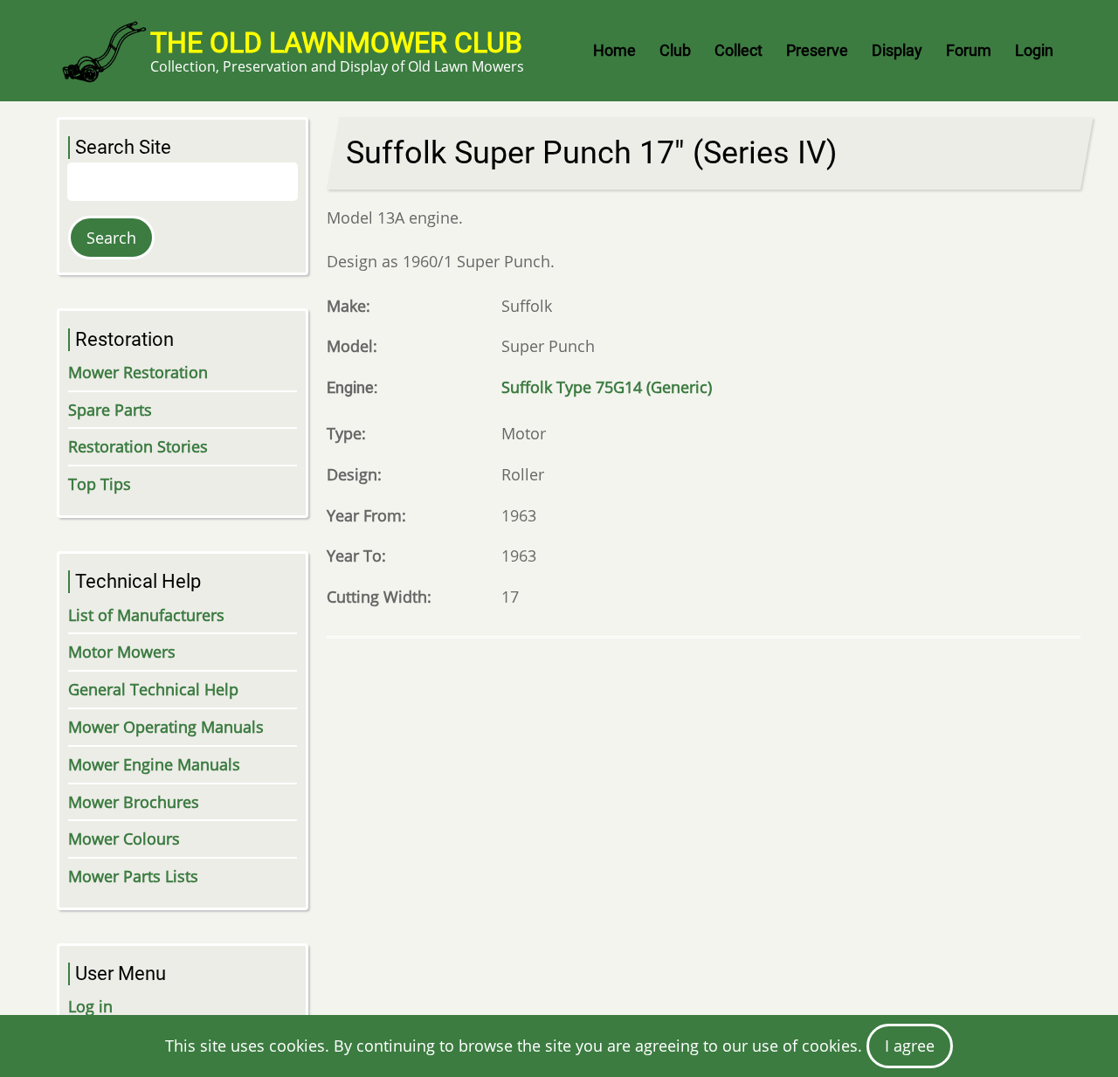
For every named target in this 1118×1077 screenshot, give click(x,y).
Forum (968, 50)
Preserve (817, 50)
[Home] (103, 51)
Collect (738, 50)
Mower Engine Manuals (154, 764)
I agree (910, 1045)
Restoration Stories (138, 446)
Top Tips (99, 483)
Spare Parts (110, 409)
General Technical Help (153, 689)
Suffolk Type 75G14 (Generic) (606, 386)
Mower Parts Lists (133, 876)
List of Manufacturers (146, 614)
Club (675, 50)
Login (1034, 50)
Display (897, 50)
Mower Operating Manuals (166, 726)
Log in (90, 1006)
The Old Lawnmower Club (336, 42)
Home (614, 50)
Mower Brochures (133, 801)
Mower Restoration (138, 372)
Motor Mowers (122, 651)
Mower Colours (124, 838)
